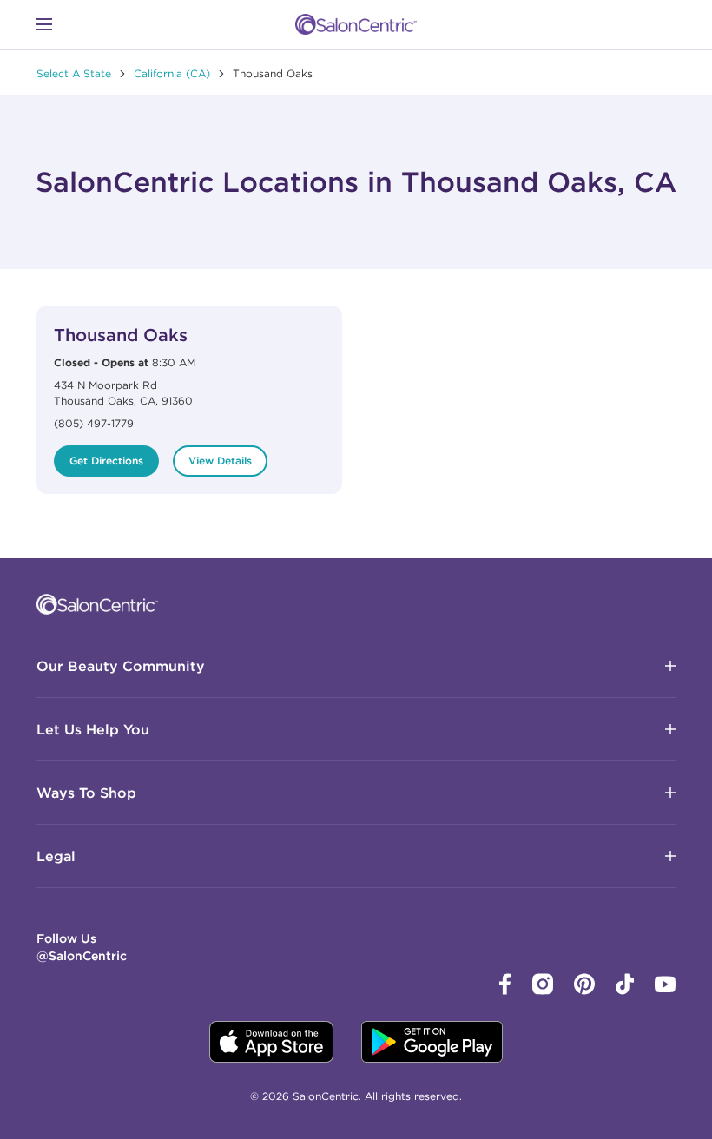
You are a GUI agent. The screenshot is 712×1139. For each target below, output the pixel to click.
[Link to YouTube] (665, 988)
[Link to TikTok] (625, 990)
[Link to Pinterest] (584, 990)
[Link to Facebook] (505, 990)
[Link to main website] (356, 24)
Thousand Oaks (121, 335)
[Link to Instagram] (542, 990)
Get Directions (106, 460)
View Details (220, 460)
